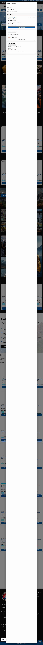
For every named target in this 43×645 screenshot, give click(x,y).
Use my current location (12, 11)
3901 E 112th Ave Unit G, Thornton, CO (15, 22)
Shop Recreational (21, 27)
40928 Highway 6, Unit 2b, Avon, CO (14, 46)
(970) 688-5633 (10, 48)
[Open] (35, 9)
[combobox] (20, 9)
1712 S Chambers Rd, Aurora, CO (13, 34)
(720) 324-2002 (10, 23)
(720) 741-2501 (10, 35)
